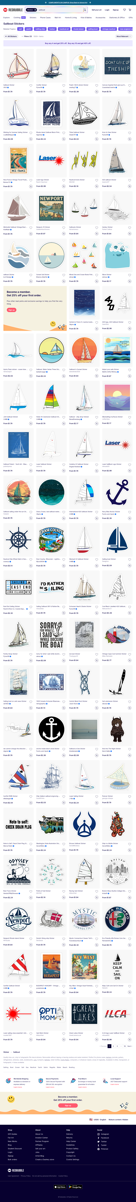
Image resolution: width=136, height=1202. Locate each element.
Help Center (71, 1141)
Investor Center (41, 1138)
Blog (9, 1145)
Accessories (100, 17)
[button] (68, 2)
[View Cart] (130, 9)
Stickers (33, 17)
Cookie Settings (72, 1159)
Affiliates (38, 1145)
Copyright (70, 1152)
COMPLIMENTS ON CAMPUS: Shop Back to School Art (68, 2)
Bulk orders (12, 1159)
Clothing (19, 17)
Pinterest (104, 1149)
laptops (108, 1057)
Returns (69, 1138)
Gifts (131, 17)
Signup (10, 1156)
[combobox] (56, 10)
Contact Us (70, 1156)
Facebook (105, 1138)
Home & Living (71, 17)
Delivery (69, 1134)
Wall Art (58, 17)
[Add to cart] (31, 91)
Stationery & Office (117, 17)
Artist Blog (39, 1156)
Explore (6, 17)
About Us (39, 1134)
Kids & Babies (86, 17)
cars (35, 1060)
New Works (12, 1141)
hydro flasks (65, 1060)
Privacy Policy (26, 1176)
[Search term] (84, 10)
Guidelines (70, 1145)
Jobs (37, 1152)
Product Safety (72, 1148)
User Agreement (13, 1176)
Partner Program (42, 1141)
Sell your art (40, 1148)
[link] (20, 29)
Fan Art (11, 1138)
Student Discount (15, 1148)
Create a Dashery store (44, 1159)
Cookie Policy (63, 1176)
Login (10, 1152)
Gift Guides (12, 1134)
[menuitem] (6, 18)
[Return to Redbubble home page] (13, 10)
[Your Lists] (124, 9)
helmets (47, 1060)
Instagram (105, 1134)
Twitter (104, 1141)
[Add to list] (31, 85)
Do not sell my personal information (44, 1176)
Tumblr (104, 1145)
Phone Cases (45, 17)
